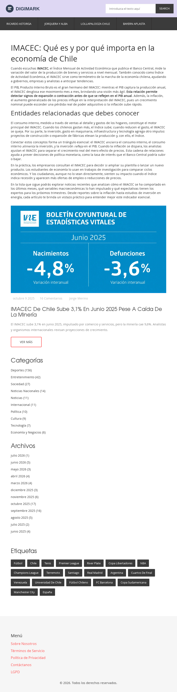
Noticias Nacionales (28, 391)
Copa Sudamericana (133, 582)
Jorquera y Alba (56, 24)
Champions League (26, 573)
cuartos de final (141, 573)
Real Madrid (95, 573)
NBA (143, 563)
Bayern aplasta (134, 24)
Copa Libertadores (120, 563)
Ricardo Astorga (18, 24)
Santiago (73, 573)
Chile (33, 563)
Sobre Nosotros (24, 643)
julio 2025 (20, 524)
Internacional (23, 405)
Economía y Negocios (28, 432)
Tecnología (20, 425)
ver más (26, 342)
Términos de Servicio (28, 650)
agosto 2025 (21, 517)
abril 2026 (20, 476)
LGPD (15, 672)
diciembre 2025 (24, 490)
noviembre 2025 (24, 497)
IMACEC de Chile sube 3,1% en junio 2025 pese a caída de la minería (86, 311)
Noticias (19, 398)
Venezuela (20, 582)
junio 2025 (20, 531)
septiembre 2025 (26, 511)
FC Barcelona (104, 582)
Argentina (117, 573)
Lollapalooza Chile (95, 24)
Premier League (69, 563)
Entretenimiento (25, 377)
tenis (47, 563)
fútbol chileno (78, 582)
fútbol (18, 563)
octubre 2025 (23, 504)
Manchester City (24, 592)
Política (19, 412)
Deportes (21, 370)
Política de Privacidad (28, 657)
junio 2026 (20, 462)
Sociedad (20, 384)
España (47, 592)
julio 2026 (20, 455)
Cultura (18, 418)
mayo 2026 (21, 469)
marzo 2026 (21, 483)
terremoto (53, 573)
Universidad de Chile (48, 582)
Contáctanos (21, 664)
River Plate (94, 563)
